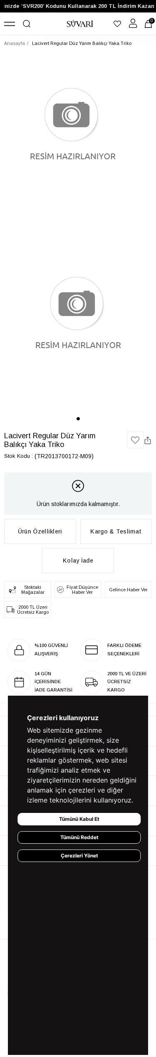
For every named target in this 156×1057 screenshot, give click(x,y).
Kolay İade (78, 560)
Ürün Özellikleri (40, 531)
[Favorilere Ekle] (135, 440)
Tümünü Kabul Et (79, 819)
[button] (78, 418)
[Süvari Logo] (80, 24)
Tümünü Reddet (79, 837)
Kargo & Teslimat (115, 531)
